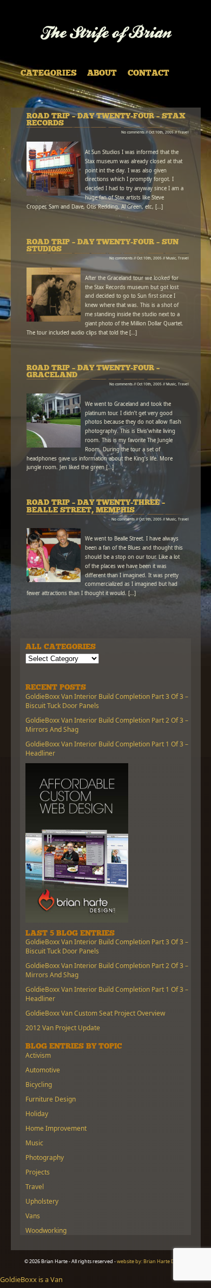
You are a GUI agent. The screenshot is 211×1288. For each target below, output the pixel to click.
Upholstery (41, 1201)
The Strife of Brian (106, 34)
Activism (38, 1055)
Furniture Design (50, 1099)
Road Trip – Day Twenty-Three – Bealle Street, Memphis (96, 506)
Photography (44, 1157)
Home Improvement (56, 1128)
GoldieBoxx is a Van (31, 1279)
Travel (183, 132)
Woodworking (46, 1230)
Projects (37, 1172)
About (102, 73)
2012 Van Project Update (62, 1027)
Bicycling (38, 1084)
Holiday (36, 1113)
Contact (148, 73)
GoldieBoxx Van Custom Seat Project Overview (95, 1013)
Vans (32, 1215)
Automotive (42, 1070)
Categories (49, 73)
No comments (132, 132)
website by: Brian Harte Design (152, 1261)
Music (171, 258)
